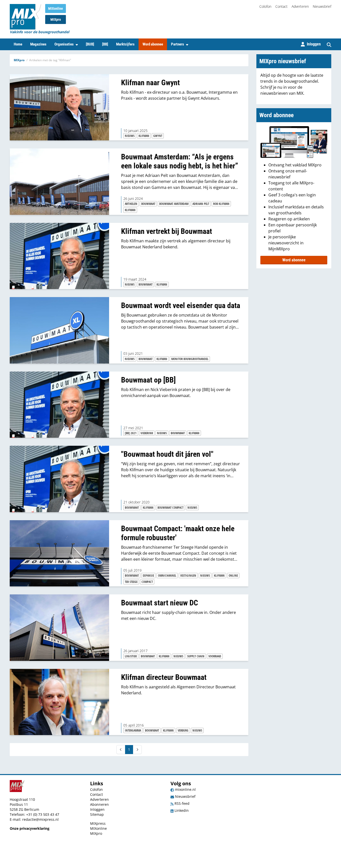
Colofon (265, 6)
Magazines (38, 44)
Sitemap (97, 814)
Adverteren (300, 6)
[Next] (137, 749)
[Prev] (120, 749)
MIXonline (55, 8)
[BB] (105, 44)
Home (18, 44)
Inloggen (97, 809)
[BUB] (90, 44)
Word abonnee (153, 44)
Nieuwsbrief (322, 6)
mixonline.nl (185, 789)
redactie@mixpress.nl (40, 819)
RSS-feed (181, 803)
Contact (281, 6)
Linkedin (181, 810)
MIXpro (55, 19)
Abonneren (99, 804)
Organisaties (64, 44)
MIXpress (98, 823)
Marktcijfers (125, 44)
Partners (177, 44)
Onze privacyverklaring (29, 828)
